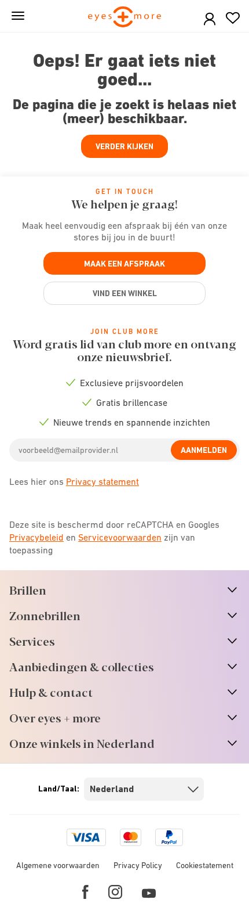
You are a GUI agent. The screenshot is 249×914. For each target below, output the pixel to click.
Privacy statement (102, 481)
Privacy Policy (137, 865)
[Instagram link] (115, 892)
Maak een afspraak (124, 263)
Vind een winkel (125, 293)
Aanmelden (204, 450)
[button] (210, 19)
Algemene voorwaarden (58, 865)
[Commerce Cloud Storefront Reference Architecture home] (124, 17)
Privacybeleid (36, 537)
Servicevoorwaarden (120, 537)
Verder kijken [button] (124, 146)
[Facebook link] (85, 892)
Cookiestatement (204, 865)
